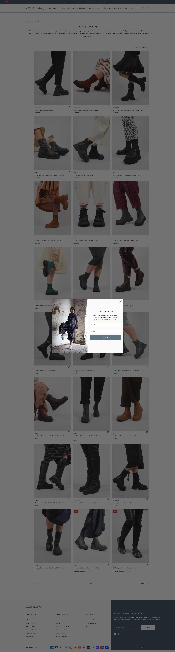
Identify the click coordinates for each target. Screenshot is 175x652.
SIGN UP (105, 338)
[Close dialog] (120, 301)
